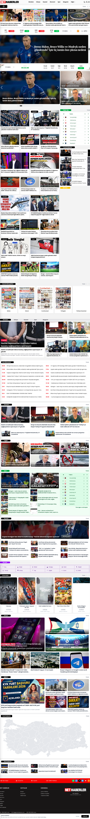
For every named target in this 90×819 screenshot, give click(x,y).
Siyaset (45, 2)
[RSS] (88, 780)
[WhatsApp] (73, 780)
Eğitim (1, 803)
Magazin (65, 2)
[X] (79, 780)
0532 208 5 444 (5, 812)
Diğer (72, 2)
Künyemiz (20, 780)
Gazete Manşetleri (7, 284)
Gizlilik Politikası (52, 780)
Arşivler (35, 780)
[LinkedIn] (82, 780)
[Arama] (87, 2)
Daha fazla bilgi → (42, 817)
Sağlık (1, 805)
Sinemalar (5, 575)
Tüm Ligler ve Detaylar (82, 507)
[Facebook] (76, 780)
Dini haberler (3, 807)
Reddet (77, 816)
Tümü (84, 6)
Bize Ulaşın (5, 780)
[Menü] (89, 2)
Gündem (31, 2)
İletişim (22, 791)
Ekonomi (52, 2)
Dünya (38, 2)
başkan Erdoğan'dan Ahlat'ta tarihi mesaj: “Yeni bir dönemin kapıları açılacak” (39, 6)
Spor (59, 2)
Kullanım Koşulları (45, 793)
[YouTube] (85, 780)
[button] (87, 6)
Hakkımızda (23, 795)
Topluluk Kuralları (45, 795)
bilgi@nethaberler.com (18, 812)
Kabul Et (85, 816)
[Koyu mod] (84, 2)
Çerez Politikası (44, 791)
